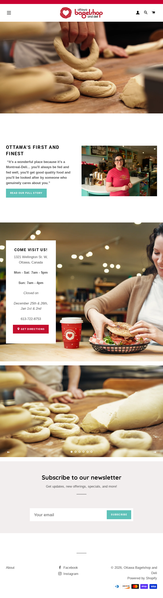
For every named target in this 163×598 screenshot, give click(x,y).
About (10, 568)
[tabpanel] (81, 411)
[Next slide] (155, 452)
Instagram (70, 574)
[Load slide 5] (87, 452)
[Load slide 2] (76, 452)
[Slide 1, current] (72, 452)
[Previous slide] (9, 452)
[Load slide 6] (91, 452)
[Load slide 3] (80, 452)
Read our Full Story (26, 192)
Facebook (70, 568)
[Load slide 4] (83, 452)
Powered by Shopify (142, 578)
